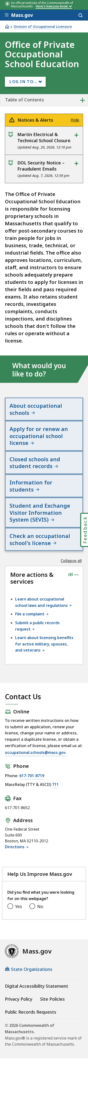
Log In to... (23, 81)
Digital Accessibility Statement (36, 986)
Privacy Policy (18, 999)
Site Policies (52, 999)
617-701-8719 (31, 775)
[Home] (7, 26)
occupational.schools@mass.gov (35, 752)
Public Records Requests (30, 1012)
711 (55, 784)
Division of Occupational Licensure (43, 27)
